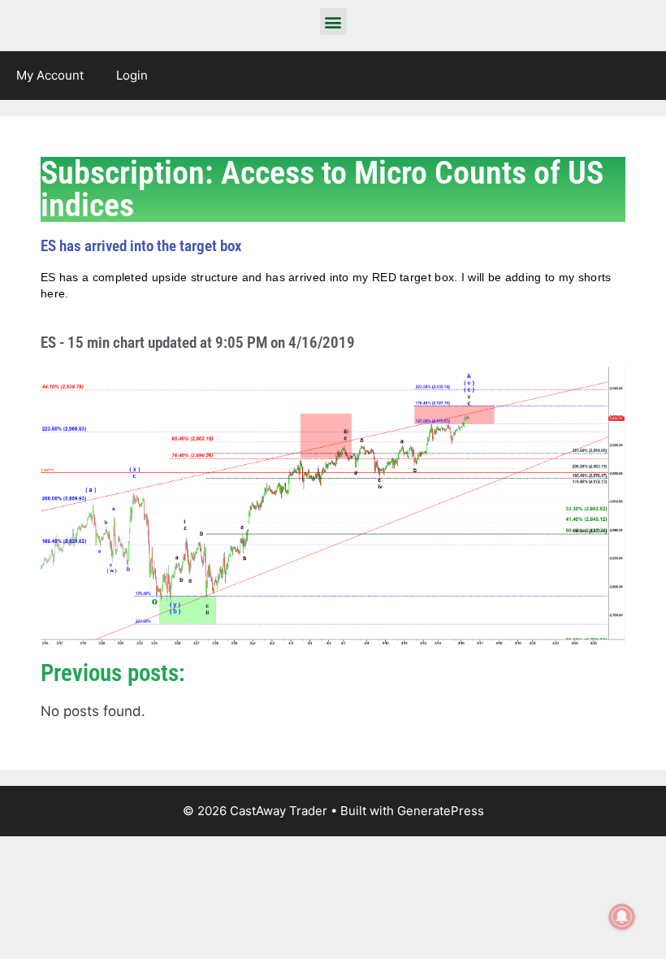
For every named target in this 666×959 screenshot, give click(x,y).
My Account (50, 75)
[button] (333, 21)
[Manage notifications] (622, 917)
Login (132, 75)
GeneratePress (440, 810)
